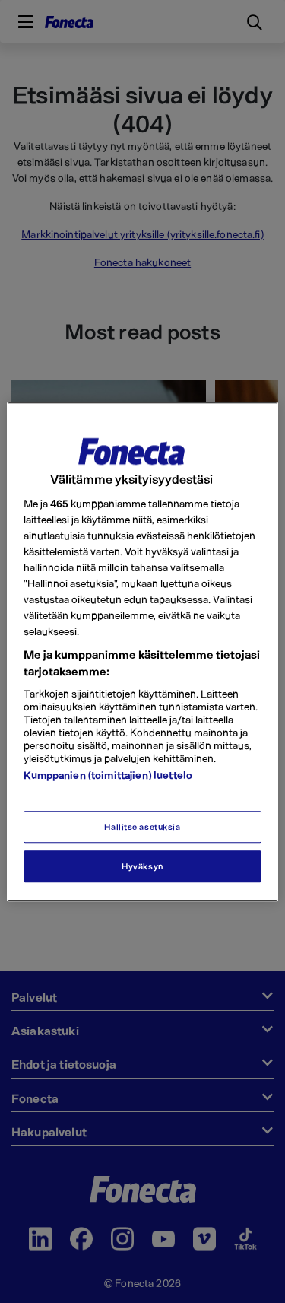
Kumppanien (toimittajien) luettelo (108, 774)
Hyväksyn (142, 866)
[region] (142, 651)
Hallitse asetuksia (142, 826)
